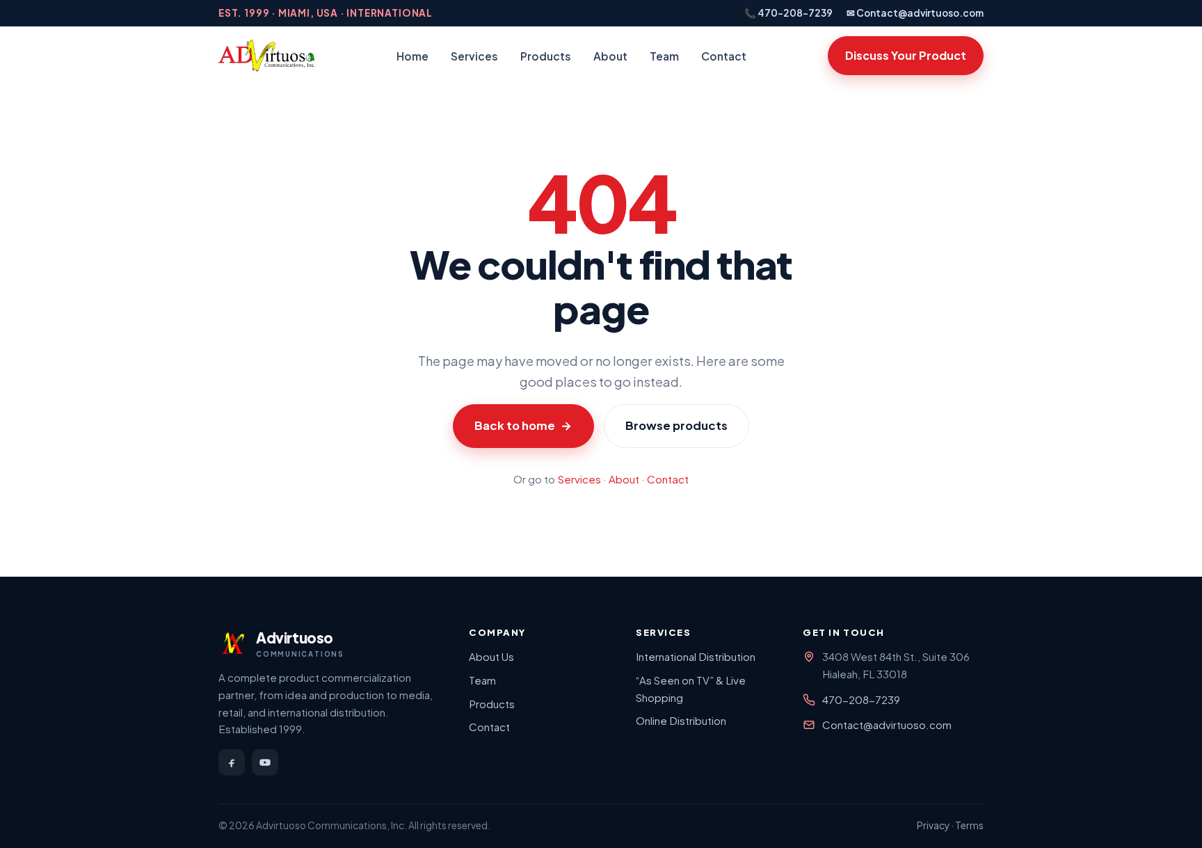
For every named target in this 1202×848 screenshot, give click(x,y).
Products (545, 56)
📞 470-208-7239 (788, 13)
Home (412, 56)
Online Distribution (681, 720)
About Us (491, 656)
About (610, 56)
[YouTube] (265, 762)
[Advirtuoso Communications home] (266, 56)
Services (474, 56)
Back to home (523, 425)
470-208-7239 (861, 699)
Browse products (676, 425)
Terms (969, 825)
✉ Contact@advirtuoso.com (915, 13)
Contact (723, 56)
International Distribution (695, 656)
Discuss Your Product (905, 55)
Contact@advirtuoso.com (887, 724)
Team (664, 56)
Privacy (933, 825)
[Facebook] (231, 762)
